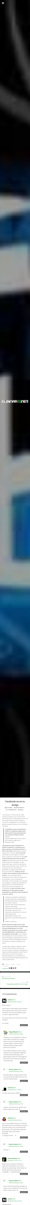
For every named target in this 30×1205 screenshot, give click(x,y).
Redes (21, 810)
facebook (6, 964)
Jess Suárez (9, 807)
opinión (18, 964)
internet (13, 964)
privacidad (5, 966)
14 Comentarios (12, 810)
